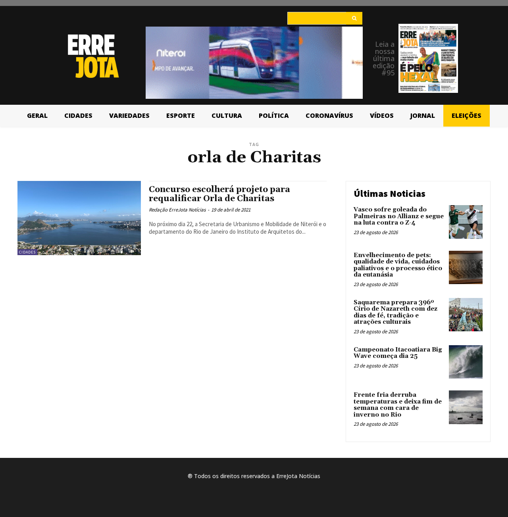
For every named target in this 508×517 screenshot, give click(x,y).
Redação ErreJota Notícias (177, 209)
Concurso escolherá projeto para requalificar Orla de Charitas (219, 194)
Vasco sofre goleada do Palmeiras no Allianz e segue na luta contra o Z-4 (399, 216)
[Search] (354, 18)
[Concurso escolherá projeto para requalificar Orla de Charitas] (79, 218)
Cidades (27, 252)
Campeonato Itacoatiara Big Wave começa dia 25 (398, 353)
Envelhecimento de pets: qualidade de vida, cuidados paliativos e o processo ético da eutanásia (398, 265)
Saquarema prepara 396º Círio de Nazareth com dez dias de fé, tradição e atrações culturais (395, 312)
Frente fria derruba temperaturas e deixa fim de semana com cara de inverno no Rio (398, 405)
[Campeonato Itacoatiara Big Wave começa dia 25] (466, 362)
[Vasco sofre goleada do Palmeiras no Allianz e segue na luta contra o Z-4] (466, 222)
